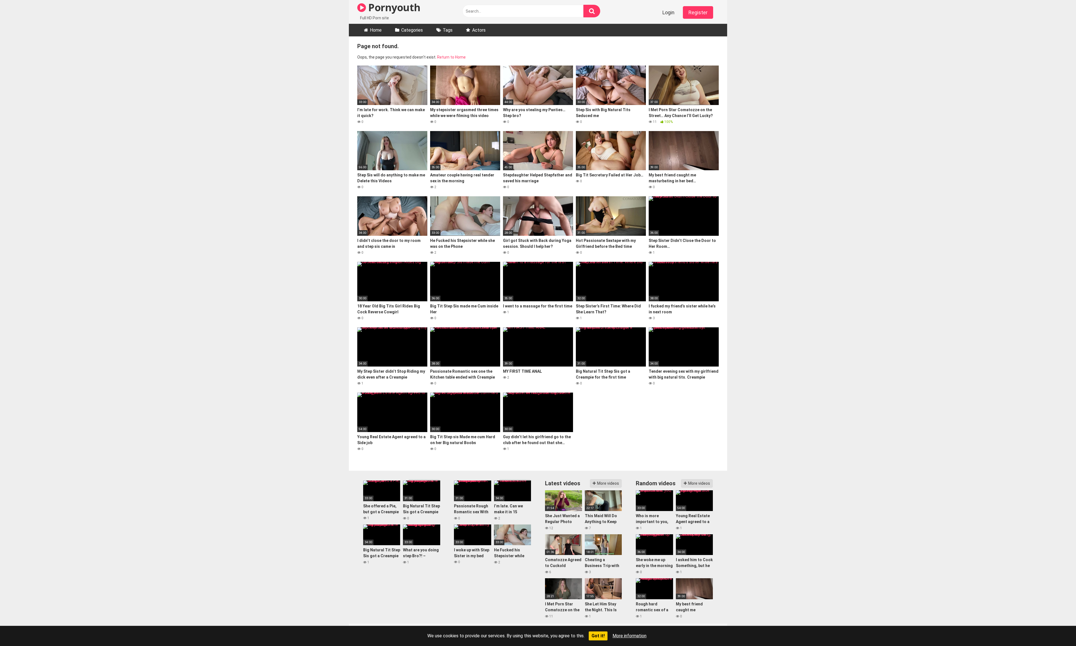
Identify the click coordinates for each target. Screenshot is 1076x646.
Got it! (598, 635)
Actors (479, 30)
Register (698, 12)
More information (629, 635)
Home (376, 30)
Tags (448, 30)
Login (668, 12)
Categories (412, 30)
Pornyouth (393, 7)
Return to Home (451, 57)
